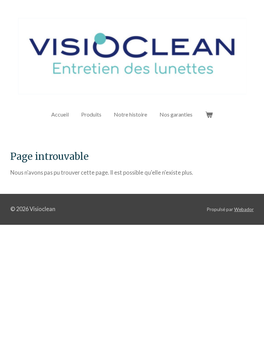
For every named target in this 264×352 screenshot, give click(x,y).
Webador (244, 209)
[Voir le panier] (208, 114)
